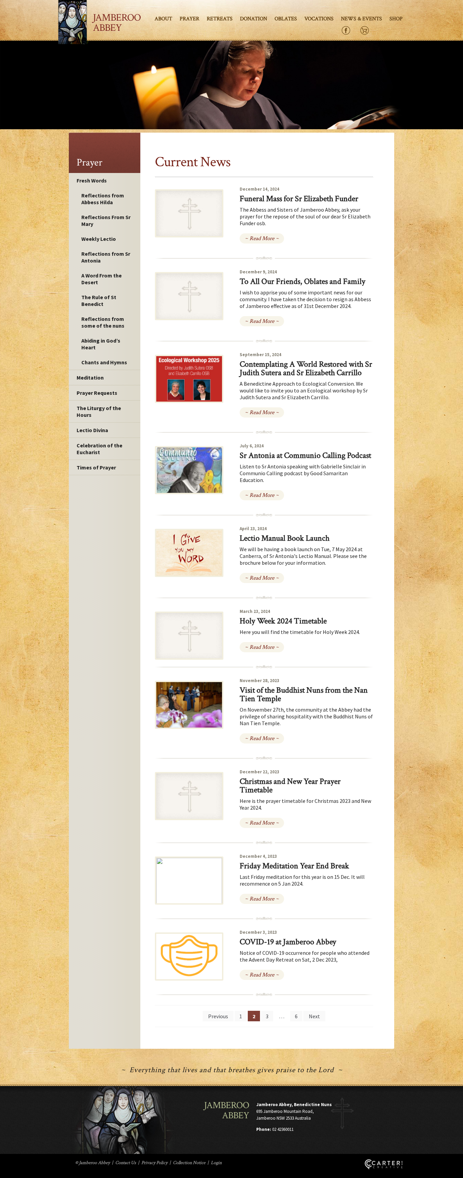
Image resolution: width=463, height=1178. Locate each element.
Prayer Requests (97, 392)
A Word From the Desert (101, 279)
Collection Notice (189, 1163)
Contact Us (125, 1163)
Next (314, 1016)
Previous (218, 1016)
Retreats (220, 18)
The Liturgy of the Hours (99, 411)
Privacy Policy (154, 1163)
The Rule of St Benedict (98, 300)
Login (216, 1163)
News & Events (361, 18)
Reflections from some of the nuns (102, 322)
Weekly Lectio (98, 238)
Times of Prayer (96, 467)
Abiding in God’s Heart (100, 344)
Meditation (90, 377)
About (163, 18)
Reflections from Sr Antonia (105, 257)
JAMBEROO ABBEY (117, 23)
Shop (396, 18)
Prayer (189, 18)
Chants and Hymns (104, 362)
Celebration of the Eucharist (99, 449)
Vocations (319, 18)
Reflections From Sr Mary (105, 220)
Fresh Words (92, 180)
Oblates (286, 18)
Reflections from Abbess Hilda (102, 199)
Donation (253, 18)
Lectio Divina (92, 430)
